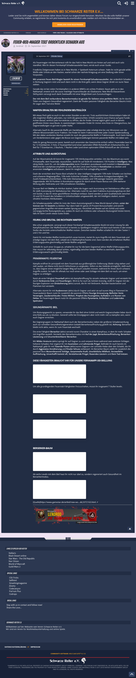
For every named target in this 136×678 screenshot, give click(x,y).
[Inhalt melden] (130, 529)
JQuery (12, 585)
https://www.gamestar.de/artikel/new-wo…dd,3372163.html (68, 502)
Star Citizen (14, 561)
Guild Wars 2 (14, 566)
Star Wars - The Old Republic (22, 558)
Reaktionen (7, 89)
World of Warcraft (17, 564)
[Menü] (132, 3)
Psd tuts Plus (15, 591)
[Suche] (119, 3)
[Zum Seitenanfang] (132, 674)
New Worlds (71, 69)
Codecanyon (14, 588)
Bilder (5, 93)
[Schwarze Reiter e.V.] (13, 3)
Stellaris (12, 553)
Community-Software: (68, 654)
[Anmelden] (126, 3)
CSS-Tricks (13, 577)
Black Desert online (17, 555)
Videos (5, 95)
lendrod (19, 46)
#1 (129, 56)
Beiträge (6, 91)
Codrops (13, 594)
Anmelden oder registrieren (70, 25)
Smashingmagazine (18, 583)
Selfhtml (13, 580)
